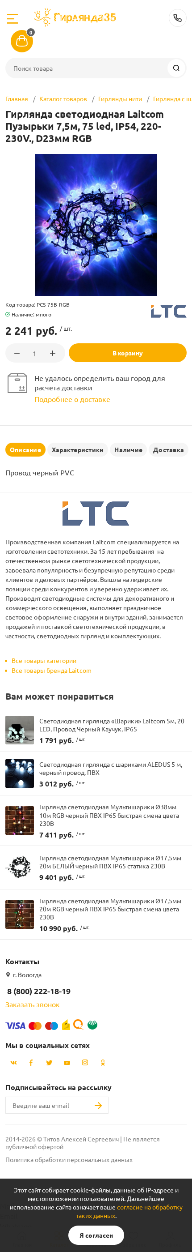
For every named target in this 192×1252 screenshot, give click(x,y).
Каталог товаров (63, 98)
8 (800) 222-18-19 (178, 18)
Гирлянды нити (120, 98)
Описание (25, 449)
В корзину (128, 353)
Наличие (128, 449)
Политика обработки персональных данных (69, 1159)
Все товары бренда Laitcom (52, 670)
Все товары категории (44, 660)
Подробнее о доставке (72, 398)
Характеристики (78, 449)
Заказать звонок (32, 1004)
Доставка (168, 449)
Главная (16, 98)
